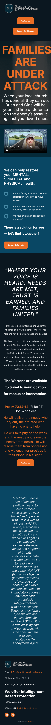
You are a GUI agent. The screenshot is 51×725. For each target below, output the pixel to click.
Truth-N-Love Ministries (27, 708)
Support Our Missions (25, 31)
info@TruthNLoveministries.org (26, 672)
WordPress (30, 721)
